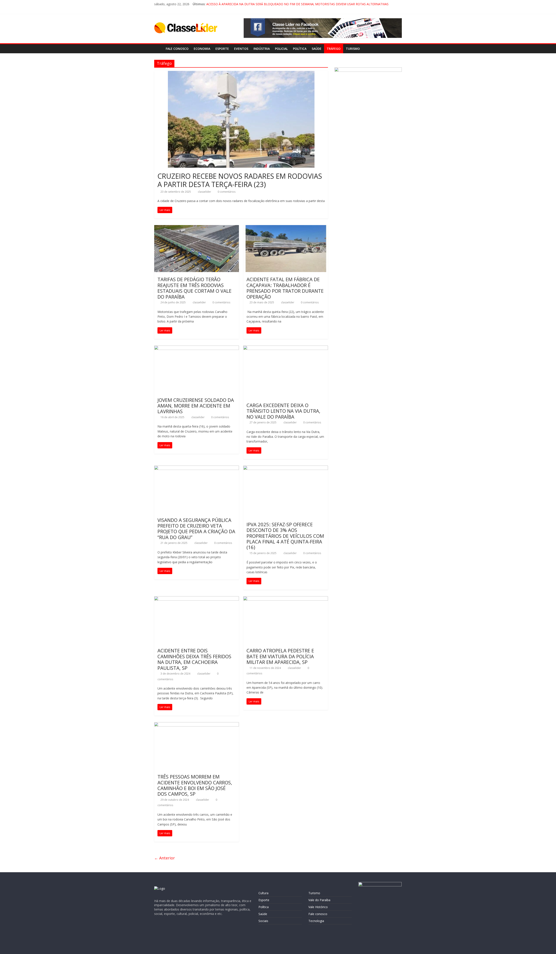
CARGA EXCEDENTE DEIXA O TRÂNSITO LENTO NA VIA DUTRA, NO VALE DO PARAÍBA (283, 411)
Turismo (353, 49)
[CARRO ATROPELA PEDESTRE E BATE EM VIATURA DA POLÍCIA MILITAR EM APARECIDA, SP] (285, 598)
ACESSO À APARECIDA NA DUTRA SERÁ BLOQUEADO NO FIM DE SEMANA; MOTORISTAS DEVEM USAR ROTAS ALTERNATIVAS (297, 4)
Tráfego (334, 49)
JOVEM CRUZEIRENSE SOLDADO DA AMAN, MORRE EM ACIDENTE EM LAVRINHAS (195, 406)
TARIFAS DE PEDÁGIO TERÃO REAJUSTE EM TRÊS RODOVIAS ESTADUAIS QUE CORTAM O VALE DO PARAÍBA (194, 288)
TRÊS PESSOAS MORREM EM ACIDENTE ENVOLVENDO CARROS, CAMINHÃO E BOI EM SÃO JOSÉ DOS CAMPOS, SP (194, 785)
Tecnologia (316, 921)
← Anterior (164, 857)
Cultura (263, 893)
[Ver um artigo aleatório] (397, 48)
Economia (202, 49)
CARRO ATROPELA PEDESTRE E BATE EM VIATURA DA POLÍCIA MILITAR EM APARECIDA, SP (280, 656)
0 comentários (226, 192)
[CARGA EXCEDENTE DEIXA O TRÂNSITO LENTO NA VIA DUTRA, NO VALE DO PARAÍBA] (285, 348)
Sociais (263, 921)
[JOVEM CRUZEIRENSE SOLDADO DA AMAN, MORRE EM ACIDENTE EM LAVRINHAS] (196, 348)
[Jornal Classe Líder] (158, 48)
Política (299, 49)
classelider (205, 192)
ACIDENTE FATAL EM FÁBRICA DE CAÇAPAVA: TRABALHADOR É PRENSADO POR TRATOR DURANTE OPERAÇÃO (285, 288)
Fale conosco (177, 49)
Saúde (316, 49)
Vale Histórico (318, 907)
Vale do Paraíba (319, 900)
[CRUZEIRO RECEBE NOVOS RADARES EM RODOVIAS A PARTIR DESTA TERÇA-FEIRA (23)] (241, 73)
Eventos (241, 49)
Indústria (261, 49)
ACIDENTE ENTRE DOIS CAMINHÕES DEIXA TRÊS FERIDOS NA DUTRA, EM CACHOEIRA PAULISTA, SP (194, 659)
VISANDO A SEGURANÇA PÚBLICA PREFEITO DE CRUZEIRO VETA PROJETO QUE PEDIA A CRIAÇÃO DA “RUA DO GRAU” (196, 528)
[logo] (159, 888)
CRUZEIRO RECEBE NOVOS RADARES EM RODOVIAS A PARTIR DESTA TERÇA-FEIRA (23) (239, 180)
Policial (281, 49)
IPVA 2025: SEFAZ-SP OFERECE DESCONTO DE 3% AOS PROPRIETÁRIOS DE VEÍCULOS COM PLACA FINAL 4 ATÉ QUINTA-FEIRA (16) (285, 536)
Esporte (222, 49)
